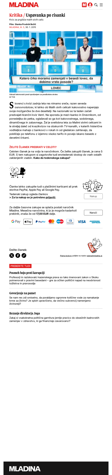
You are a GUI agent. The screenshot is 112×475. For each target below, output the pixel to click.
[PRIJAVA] (90, 4)
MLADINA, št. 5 (16, 27)
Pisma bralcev (66, 256)
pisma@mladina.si (94, 256)
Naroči (93, 212)
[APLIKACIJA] (84, 4)
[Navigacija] (101, 4)
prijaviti (50, 197)
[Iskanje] (96, 4)
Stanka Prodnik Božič (25, 24)
